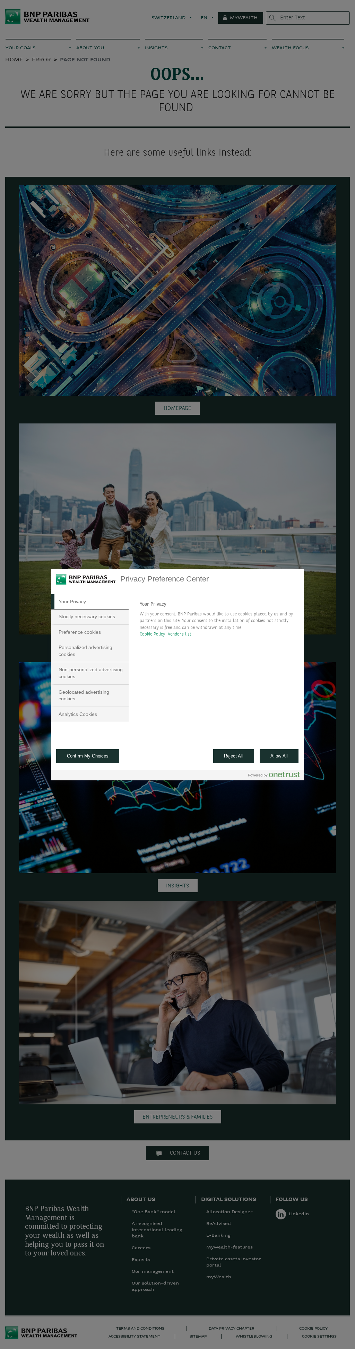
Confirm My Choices (88, 756)
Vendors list (180, 634)
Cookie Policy (152, 634)
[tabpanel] (219, 621)
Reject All (233, 756)
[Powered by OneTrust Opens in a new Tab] (274, 776)
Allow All (279, 756)
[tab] (90, 602)
